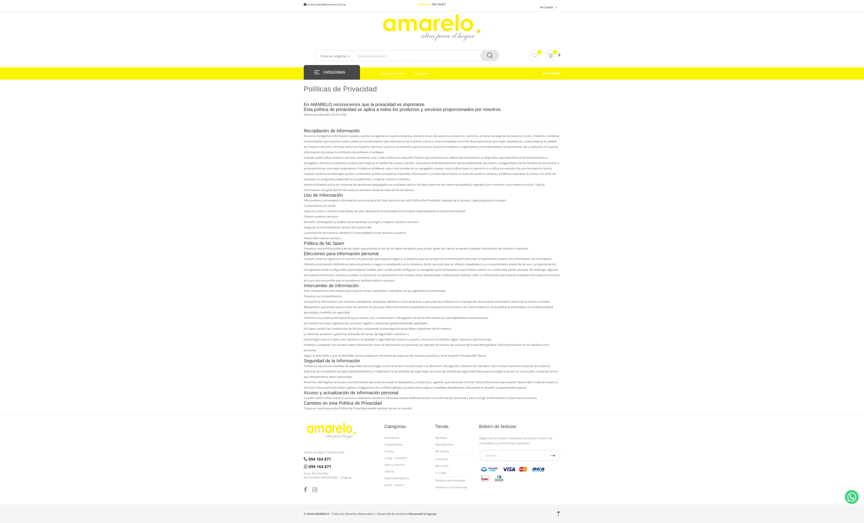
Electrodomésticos (397, 478)
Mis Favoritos (444, 444)
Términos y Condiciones (451, 487)
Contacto (421, 73)
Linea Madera (394, 444)
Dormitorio (392, 438)
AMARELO (322, 514)
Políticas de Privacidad (450, 480)
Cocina (389, 451)
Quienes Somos (393, 73)
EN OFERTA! (551, 73)
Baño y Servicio (395, 465)
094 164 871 (439, 4)
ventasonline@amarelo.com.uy (326, 4)
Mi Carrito (442, 466)
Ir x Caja (440, 473)
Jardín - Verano (394, 485)
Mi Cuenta (546, 7)
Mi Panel (441, 438)
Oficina (389, 471)
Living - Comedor (396, 458)
